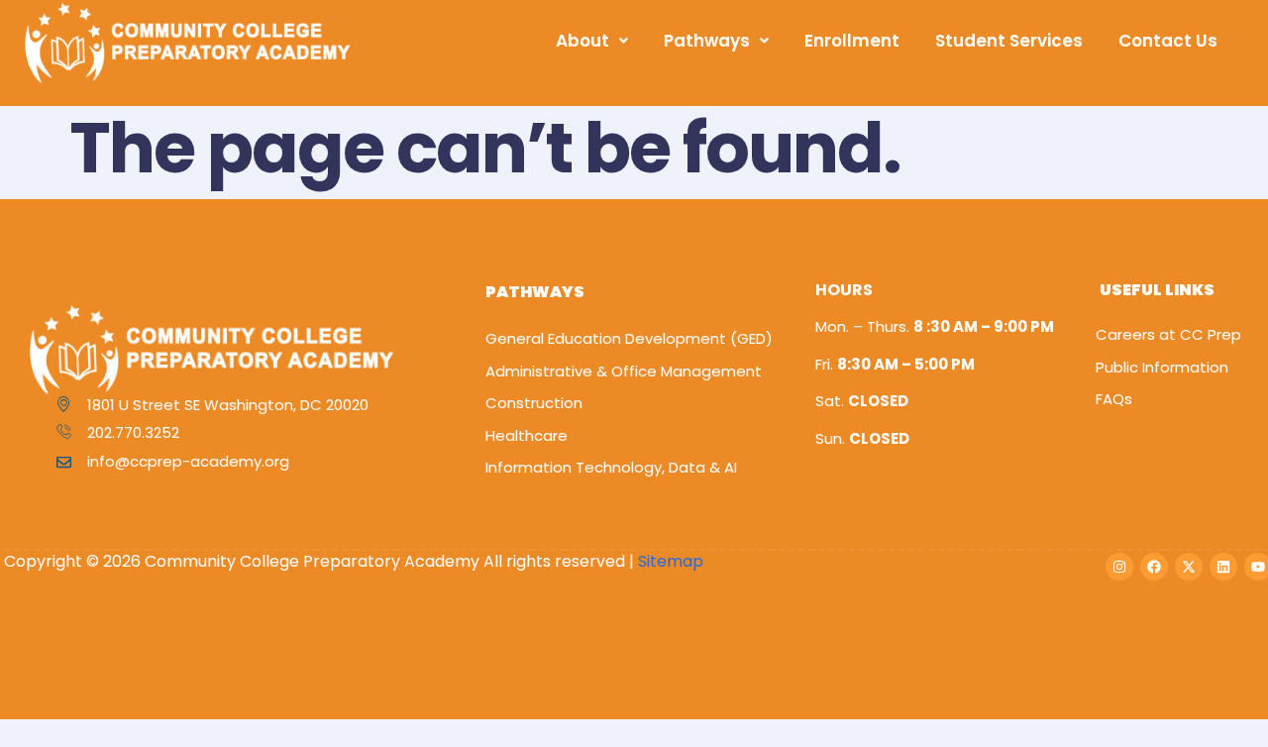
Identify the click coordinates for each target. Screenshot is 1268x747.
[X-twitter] (1189, 567)
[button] (592, 41)
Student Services (1009, 41)
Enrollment (851, 41)
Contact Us (1167, 41)
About (582, 41)
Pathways (707, 41)
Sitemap (670, 561)
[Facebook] (1154, 567)
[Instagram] (1119, 567)
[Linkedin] (1223, 567)
